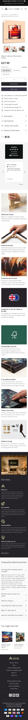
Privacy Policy (14, 688)
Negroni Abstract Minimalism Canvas (9, 16)
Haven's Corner (14, 662)
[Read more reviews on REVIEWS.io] (14, 156)
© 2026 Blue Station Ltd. (8, 703)
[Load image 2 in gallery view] (14, 49)
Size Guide (24, 67)
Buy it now (14, 89)
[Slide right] (26, 49)
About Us (14, 672)
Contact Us (14, 675)
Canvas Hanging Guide (14, 667)
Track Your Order (14, 683)
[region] (14, 171)
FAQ (14, 665)
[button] (2, 9)
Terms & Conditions (14, 686)
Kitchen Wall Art (14, 14)
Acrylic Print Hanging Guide (14, 670)
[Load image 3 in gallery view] (22, 49)
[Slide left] (2, 49)
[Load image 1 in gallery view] (7, 49)
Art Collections (4, 14)
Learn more (4, 553)
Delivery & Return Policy (14, 681)
